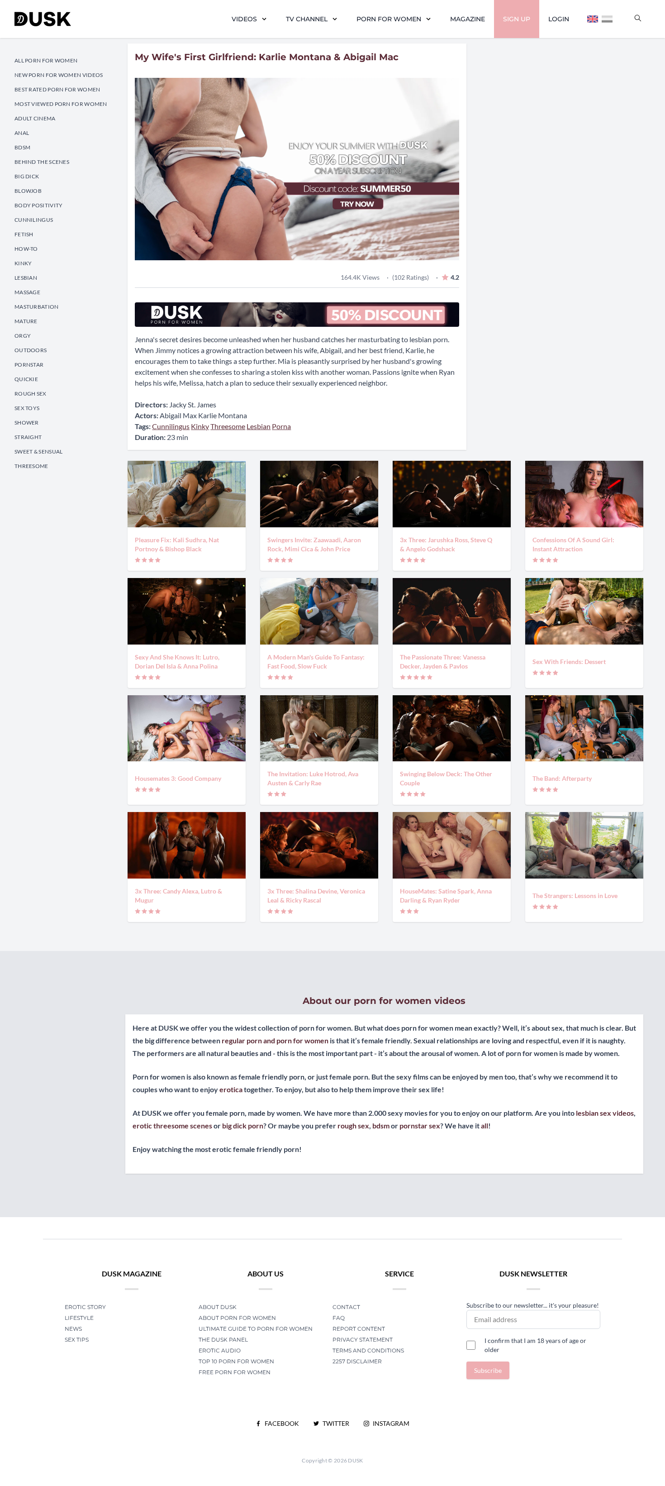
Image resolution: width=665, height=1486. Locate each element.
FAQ (338, 1317)
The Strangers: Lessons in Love (575, 895)
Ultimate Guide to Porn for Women (256, 1328)
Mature (26, 321)
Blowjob (28, 190)
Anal (21, 132)
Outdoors (30, 350)
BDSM (22, 147)
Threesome (31, 466)
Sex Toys (26, 408)
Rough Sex (30, 393)
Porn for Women (388, 19)
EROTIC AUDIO (220, 1350)
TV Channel (307, 19)
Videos (244, 19)
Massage (27, 292)
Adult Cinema (35, 118)
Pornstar (28, 364)
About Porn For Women (237, 1317)
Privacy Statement (362, 1339)
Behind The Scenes (41, 161)
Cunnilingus (33, 219)
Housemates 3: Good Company (178, 778)
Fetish (23, 234)
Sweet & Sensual (38, 451)
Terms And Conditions (368, 1350)
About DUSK (218, 1307)
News (73, 1328)
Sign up (516, 19)
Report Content (358, 1328)
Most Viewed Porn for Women (60, 103)
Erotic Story (85, 1307)
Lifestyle (79, 1317)
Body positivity (38, 205)
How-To (26, 248)
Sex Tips (77, 1339)
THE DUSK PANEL (223, 1339)
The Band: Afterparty (562, 778)
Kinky (23, 263)
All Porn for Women (45, 60)
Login (558, 19)
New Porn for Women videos (58, 75)
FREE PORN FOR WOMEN (235, 1372)
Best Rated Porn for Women (57, 89)
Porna (281, 426)
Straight (28, 437)
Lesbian (25, 277)
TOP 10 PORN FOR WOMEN (236, 1361)
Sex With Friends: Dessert (569, 661)
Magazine (467, 19)
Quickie (26, 379)
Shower (26, 422)
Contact (346, 1307)
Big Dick (26, 176)
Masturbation (36, 306)
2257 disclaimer (357, 1361)
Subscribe (488, 1370)
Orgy (22, 335)
